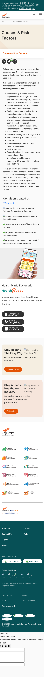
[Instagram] (23, 575)
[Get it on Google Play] (13, 322)
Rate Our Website (28, 601)
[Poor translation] (7, 646)
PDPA (4, 601)
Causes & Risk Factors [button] (15, 53)
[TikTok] (10, 575)
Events (5, 540)
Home (3, 22)
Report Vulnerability (9, 606)
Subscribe (11, 411)
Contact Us (7, 534)
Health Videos (34, 561)
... (9, 22)
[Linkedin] (16, 575)
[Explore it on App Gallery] (13, 329)
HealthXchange (13, 561)
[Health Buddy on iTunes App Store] (13, 314)
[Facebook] (4, 575)
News (4, 545)
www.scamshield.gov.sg (27, 9)
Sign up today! (13, 369)
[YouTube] (29, 575)
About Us (6, 528)
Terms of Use (7, 595)
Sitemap (25, 595)
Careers (27, 528)
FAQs (26, 534)
